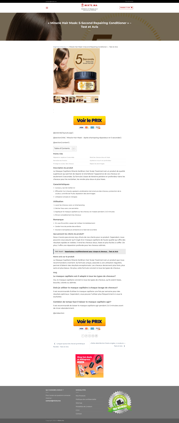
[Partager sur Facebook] (82, 335)
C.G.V (77, 410)
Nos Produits (80, 396)
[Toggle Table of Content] (73, 148)
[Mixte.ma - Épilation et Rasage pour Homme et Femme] (89, 5)
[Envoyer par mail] (89, 335)
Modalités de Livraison (84, 406)
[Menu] (47, 7)
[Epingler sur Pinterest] (92, 335)
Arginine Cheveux (60, 47)
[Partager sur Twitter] (86, 335)
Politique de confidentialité (86, 399)
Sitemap (79, 403)
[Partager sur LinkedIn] (96, 335)
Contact (79, 414)
